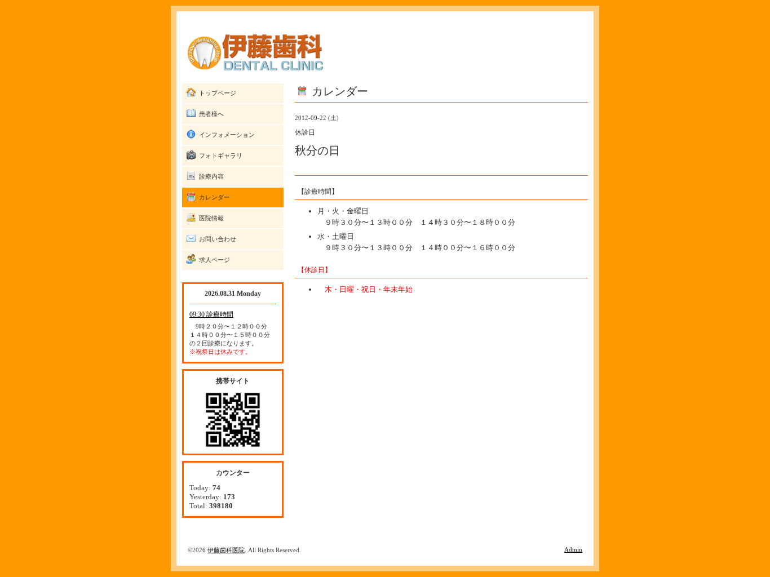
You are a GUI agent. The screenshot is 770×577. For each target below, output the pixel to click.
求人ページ (214, 259)
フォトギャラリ (220, 155)
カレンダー (214, 197)
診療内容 (211, 176)
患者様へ (211, 113)
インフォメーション (227, 134)
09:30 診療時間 (211, 314)
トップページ (217, 93)
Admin (573, 549)
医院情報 (211, 218)
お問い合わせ (217, 239)
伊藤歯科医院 (226, 550)
